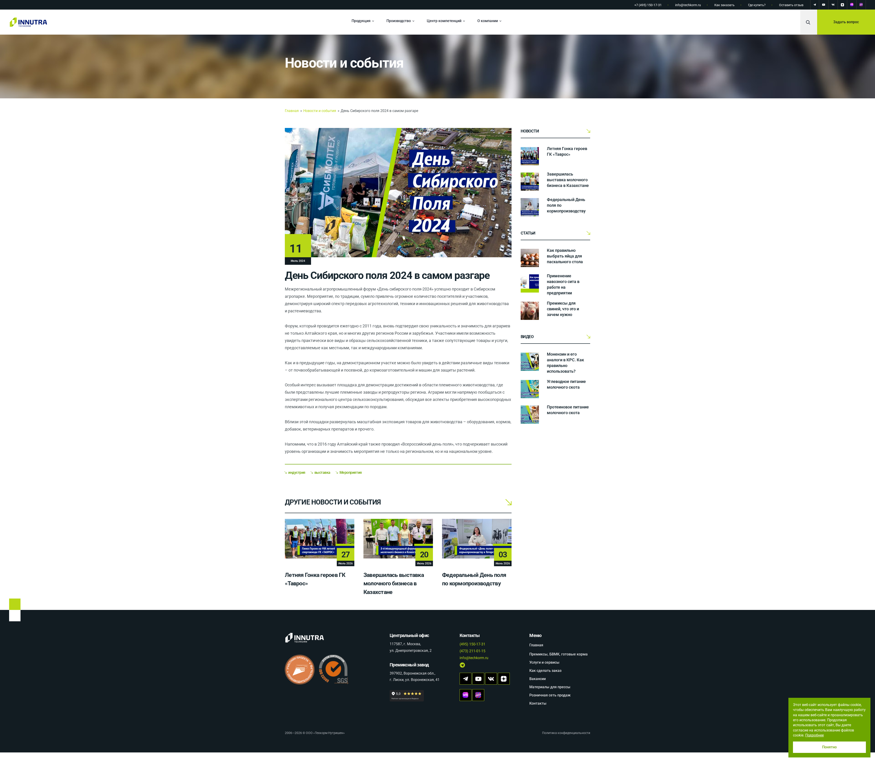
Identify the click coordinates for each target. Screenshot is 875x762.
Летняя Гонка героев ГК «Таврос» (567, 151)
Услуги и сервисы (544, 662)
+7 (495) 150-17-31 (648, 5)
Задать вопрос (846, 22)
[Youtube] (478, 678)
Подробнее (814, 735)
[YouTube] (823, 5)
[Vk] (491, 678)
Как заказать (724, 5)
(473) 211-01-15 (472, 651)
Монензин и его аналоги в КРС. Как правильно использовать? (565, 363)
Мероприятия (351, 472)
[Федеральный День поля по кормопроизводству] (530, 207)
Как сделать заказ (545, 670)
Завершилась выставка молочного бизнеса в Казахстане (393, 583)
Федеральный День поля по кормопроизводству (566, 205)
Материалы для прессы (549, 687)
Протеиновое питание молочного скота (568, 410)
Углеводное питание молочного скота (566, 384)
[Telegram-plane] (465, 678)
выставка (322, 472)
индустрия (296, 472)
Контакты (537, 703)
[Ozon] (861, 5)
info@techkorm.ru (688, 5)
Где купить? (757, 5)
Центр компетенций (444, 21)
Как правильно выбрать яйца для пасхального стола (565, 256)
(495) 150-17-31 (472, 644)
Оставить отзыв (791, 5)
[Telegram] (815, 5)
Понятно (829, 747)
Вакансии (537, 679)
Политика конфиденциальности (566, 733)
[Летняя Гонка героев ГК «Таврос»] (530, 156)
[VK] (833, 5)
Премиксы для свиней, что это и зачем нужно (563, 309)
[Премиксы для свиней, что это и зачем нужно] (530, 311)
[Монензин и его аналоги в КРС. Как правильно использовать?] (530, 362)
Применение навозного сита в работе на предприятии (563, 284)
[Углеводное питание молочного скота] (530, 389)
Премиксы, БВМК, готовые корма (558, 654)
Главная (292, 111)
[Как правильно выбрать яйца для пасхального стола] (530, 258)
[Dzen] (842, 5)
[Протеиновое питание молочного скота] (530, 414)
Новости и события (344, 63)
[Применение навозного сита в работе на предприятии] (530, 283)
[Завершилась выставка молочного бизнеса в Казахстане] (530, 182)
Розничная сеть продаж (550, 695)
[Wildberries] (851, 5)
